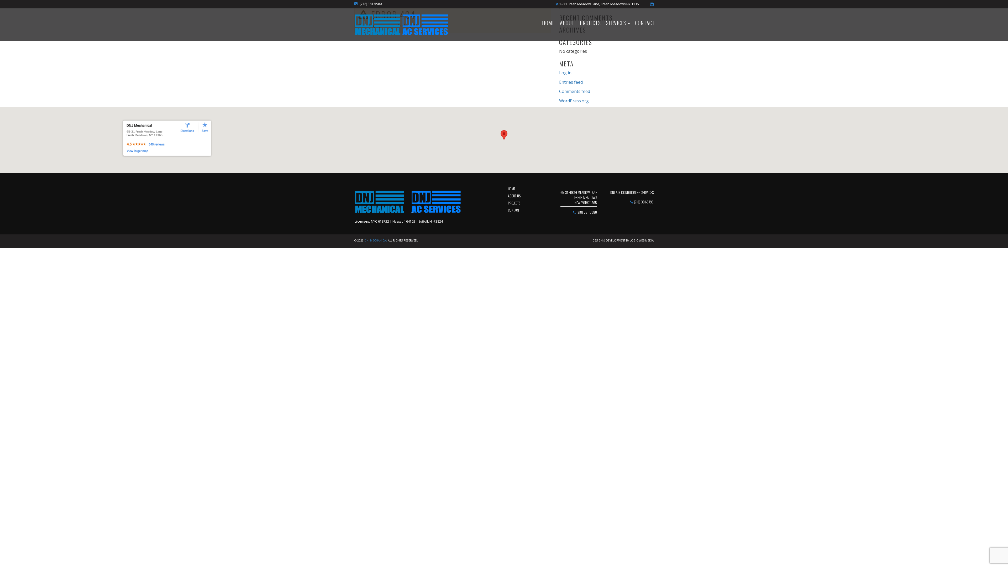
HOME (548, 23)
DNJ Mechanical (375, 240)
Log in (565, 73)
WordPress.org (574, 101)
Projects (590, 23)
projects (514, 203)
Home (511, 188)
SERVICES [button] (616, 23)
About (567, 23)
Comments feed (574, 91)
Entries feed (571, 82)
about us (514, 195)
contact (513, 210)
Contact (645, 23)
